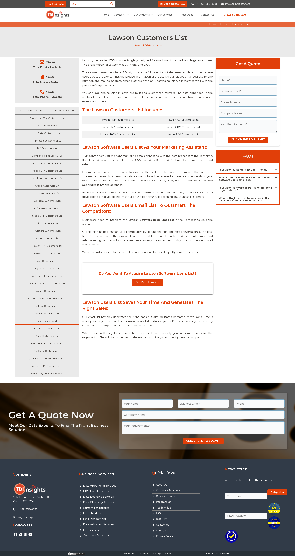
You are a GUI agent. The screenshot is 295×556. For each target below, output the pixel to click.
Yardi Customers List (47, 336)
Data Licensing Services (98, 496)
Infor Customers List (47, 223)
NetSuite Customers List (47, 133)
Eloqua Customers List (47, 193)
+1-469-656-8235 (206, 3)
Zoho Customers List (47, 238)
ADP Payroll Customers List (47, 276)
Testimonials (163, 507)
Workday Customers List (47, 200)
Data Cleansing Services (98, 502)
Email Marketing (93, 513)
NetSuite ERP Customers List (47, 366)
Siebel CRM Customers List (47, 215)
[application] (127, 14)
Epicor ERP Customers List (47, 245)
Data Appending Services (99, 485)
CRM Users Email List (31, 110)
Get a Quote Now (174, 3)
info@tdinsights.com (237, 3)
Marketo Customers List (47, 306)
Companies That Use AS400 (47, 155)
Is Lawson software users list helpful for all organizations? (246, 189)
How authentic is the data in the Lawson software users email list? (245, 178)
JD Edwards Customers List (47, 163)
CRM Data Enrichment (98, 491)
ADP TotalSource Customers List (47, 283)
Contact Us (162, 524)
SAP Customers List (47, 125)
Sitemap (161, 530)
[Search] (112, 3)
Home (213, 24)
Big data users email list (47, 328)
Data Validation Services (98, 524)
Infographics (163, 501)
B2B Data (161, 519)
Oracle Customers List (47, 185)
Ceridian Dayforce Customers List (47, 373)
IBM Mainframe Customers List (47, 343)
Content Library (165, 496)
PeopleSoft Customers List (47, 170)
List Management (94, 518)
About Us (161, 484)
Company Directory (96, 535)
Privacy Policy (164, 536)
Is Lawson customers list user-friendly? (244, 169)
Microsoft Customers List (47, 140)
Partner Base (91, 530)
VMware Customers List (47, 253)
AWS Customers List (47, 260)
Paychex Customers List (47, 291)
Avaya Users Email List (47, 313)
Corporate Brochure (168, 490)
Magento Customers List (47, 268)
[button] (247, 170)
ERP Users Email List (63, 110)
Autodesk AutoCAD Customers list (47, 298)
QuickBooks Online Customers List (47, 358)
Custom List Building (96, 507)
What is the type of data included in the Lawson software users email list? (244, 199)
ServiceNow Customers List (47, 208)
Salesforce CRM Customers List (47, 118)
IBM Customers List (47, 148)
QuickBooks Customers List (47, 178)
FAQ (158, 513)
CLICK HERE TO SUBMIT (248, 139)
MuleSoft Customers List (47, 230)
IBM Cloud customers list (47, 351)
